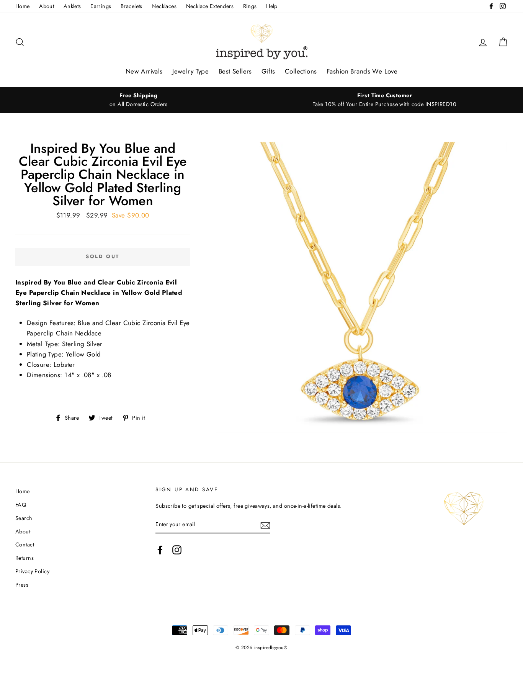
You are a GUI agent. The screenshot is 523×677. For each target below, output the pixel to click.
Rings (250, 6)
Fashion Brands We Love (362, 71)
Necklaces (164, 6)
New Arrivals (144, 71)
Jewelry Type (190, 71)
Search (24, 518)
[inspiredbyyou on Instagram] (176, 549)
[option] (138, 100)
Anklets (72, 6)
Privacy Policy (32, 571)
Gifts (268, 71)
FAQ (20, 505)
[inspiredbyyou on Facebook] (160, 549)
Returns (24, 558)
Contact (24, 544)
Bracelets (131, 6)
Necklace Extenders (210, 6)
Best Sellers (235, 71)
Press (21, 585)
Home (22, 6)
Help (272, 6)
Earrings (100, 6)
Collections (301, 71)
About (46, 6)
